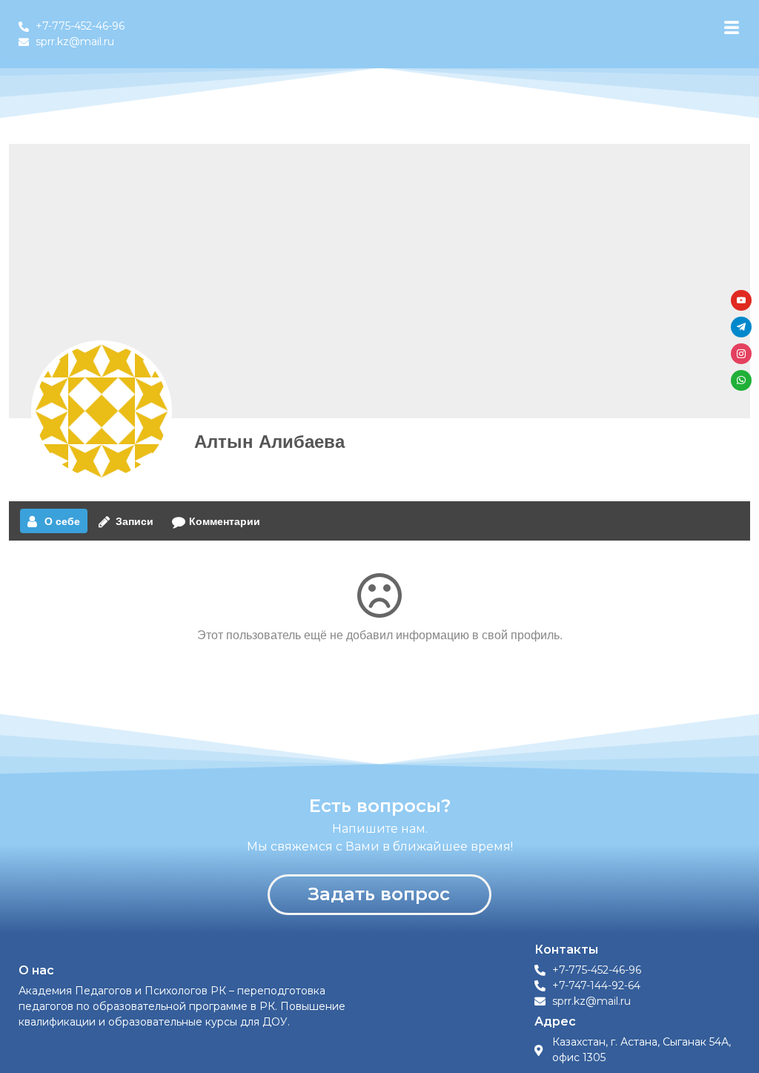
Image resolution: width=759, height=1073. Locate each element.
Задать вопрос (379, 894)
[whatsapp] (741, 378)
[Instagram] (741, 351)
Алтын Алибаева (269, 440)
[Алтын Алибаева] (101, 410)
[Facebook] (741, 298)
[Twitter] (741, 325)
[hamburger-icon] (731, 27)
